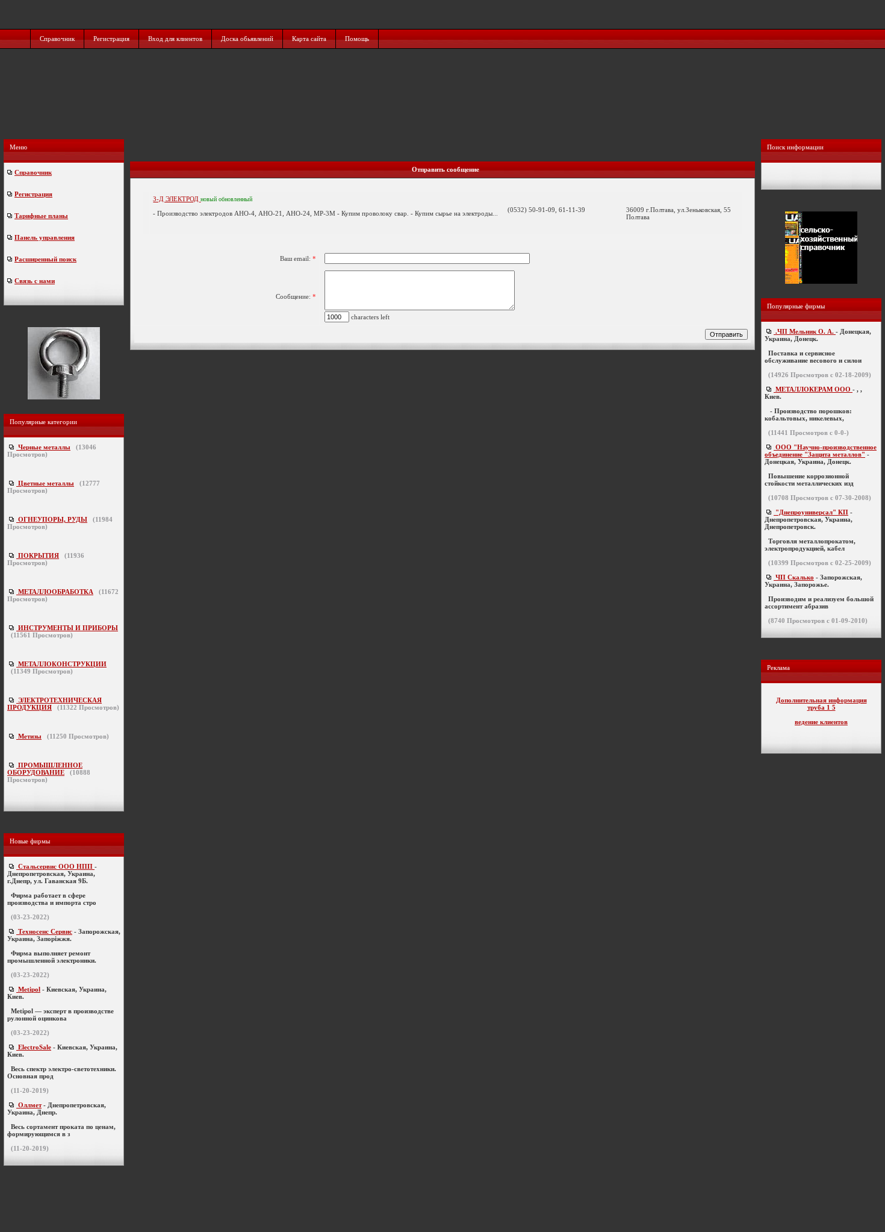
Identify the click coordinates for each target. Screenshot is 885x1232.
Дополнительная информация (821, 700)
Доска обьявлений (247, 38)
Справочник (57, 38)
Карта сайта (309, 38)
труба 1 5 (821, 707)
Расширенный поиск (45, 259)
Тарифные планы (41, 215)
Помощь (357, 38)
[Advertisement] (444, 107)
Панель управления (44, 237)
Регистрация (111, 38)
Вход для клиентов (175, 38)
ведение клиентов (821, 721)
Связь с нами (34, 280)
